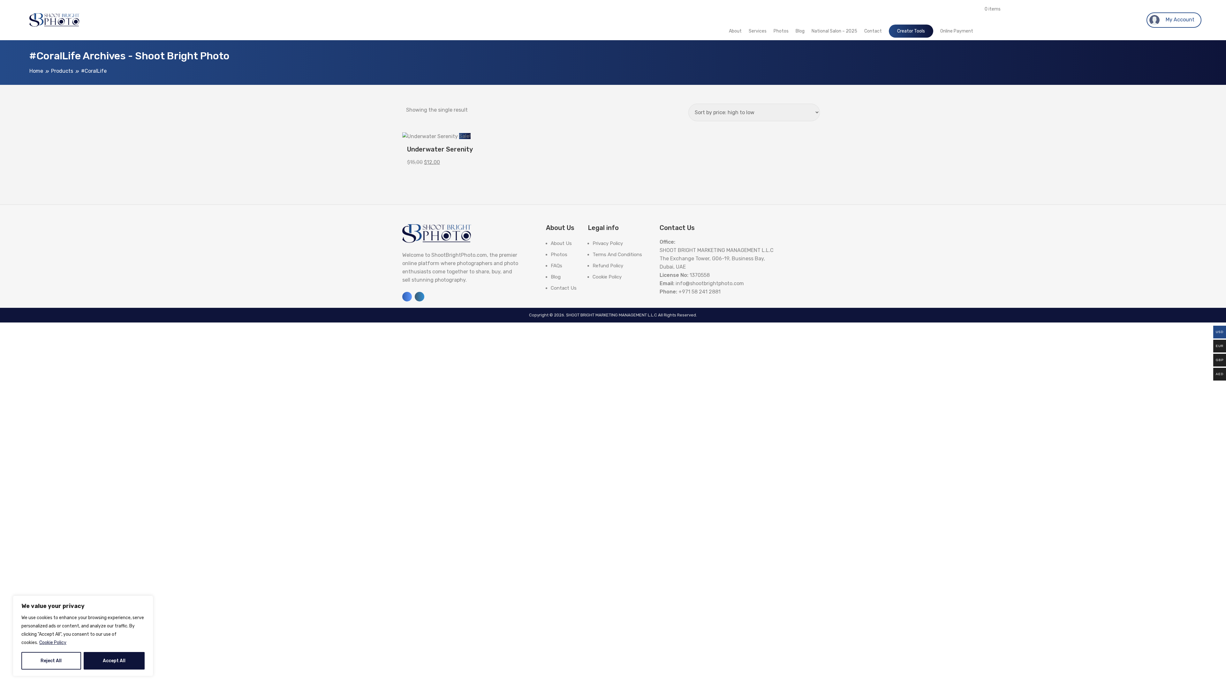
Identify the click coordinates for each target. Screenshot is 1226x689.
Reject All (51, 660)
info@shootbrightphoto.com (710, 283)
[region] (83, 636)
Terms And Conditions (617, 254)
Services (758, 31)
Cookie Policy (52, 642)
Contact (873, 31)
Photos (781, 31)
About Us (561, 243)
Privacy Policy (608, 243)
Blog (800, 31)
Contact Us (564, 288)
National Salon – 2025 (834, 31)
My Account (1179, 20)
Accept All (114, 660)
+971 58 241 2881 (699, 292)
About (735, 31)
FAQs (556, 266)
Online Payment (956, 31)
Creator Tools (911, 31)
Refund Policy (608, 266)
